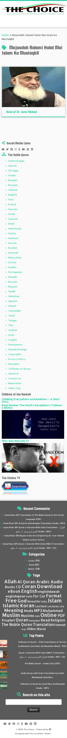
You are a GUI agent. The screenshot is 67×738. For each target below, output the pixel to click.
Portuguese (15, 272)
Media (28, 611)
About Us (13, 373)
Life (61, 606)
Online (48, 615)
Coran (29, 586)
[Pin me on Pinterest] (29, 149)
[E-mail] (4, 149)
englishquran (15, 596)
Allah (10, 581)
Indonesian (14, 228)
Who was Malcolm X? (15, 441)
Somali (12, 305)
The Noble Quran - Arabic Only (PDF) (42, 663)
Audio (57, 581)
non (37, 615)
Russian (12, 281)
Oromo (12, 262)
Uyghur (12, 339)
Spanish (12, 301)
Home (5, 35)
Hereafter (34, 601)
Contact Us (14, 378)
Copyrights (15, 354)
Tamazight (14, 310)
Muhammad (53, 610)
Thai (10, 325)
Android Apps (16, 160)
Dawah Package (17, 349)
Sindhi (11, 291)
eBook (14, 591)
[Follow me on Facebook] (12, 149)
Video (31, 629)
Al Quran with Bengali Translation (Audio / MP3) (41, 523)
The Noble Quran (16, 624)
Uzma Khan (10, 515)
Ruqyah (12, 286)
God (22, 601)
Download (49, 586)
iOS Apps (13, 170)
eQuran (12, 165)
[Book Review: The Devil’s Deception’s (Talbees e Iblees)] (33, 424)
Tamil (11, 315)
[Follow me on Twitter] (8, 149)
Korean (12, 243)
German (12, 209)
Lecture (41, 606)
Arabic (12, 175)
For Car (39, 596)
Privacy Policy (17, 359)
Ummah (60, 625)
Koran (27, 605)
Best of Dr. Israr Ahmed (21, 112)
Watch (31, 569)
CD (18, 587)
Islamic (11, 605)
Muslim (11, 615)
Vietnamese (15, 344)
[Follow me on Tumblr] (20, 149)
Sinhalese (13, 296)
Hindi (11, 223)
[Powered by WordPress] (50, 728)
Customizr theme (42, 733)
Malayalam (14, 257)
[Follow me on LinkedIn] (33, 149)
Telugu (12, 320)
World (41, 629)
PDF (61, 615)
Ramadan (13, 363)
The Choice (29, 729)
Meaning (13, 610)
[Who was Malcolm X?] (33, 457)
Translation (43, 624)
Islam (55, 600)
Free (11, 600)
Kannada (13, 252)
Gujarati (13, 218)
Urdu (11, 334)
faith (29, 596)
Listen (31, 560)
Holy (44, 601)
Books (10, 587)
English (12, 194)
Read (31, 565)
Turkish (12, 330)
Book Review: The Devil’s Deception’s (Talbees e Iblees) (32, 406)
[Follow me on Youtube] (24, 149)
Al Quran (26, 581)
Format (54, 595)
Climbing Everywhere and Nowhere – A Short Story (31, 400)
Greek (11, 214)
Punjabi (12, 276)
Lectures (53, 606)
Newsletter (15, 383)
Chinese (13, 189)
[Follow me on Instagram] (17, 149)
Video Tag (14, 388)
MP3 (38, 610)
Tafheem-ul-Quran (19, 368)
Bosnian (13, 185)
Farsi (11, 199)
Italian (12, 233)
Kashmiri (13, 238)
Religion (58, 620)
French (12, 204)
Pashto (12, 267)
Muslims (27, 616)
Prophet (8, 620)
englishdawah (48, 591)
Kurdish (12, 247)
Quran (22, 619)
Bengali (12, 180)
